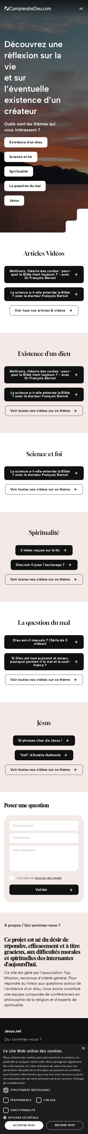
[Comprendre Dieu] (27, 8)
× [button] (83, 1048)
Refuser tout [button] (65, 1125)
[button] (44, 1117)
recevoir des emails (48, 878)
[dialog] (44, 1089)
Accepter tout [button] (24, 1125)
